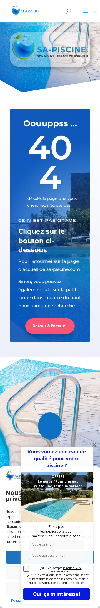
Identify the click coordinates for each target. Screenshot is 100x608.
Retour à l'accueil (50, 325)
